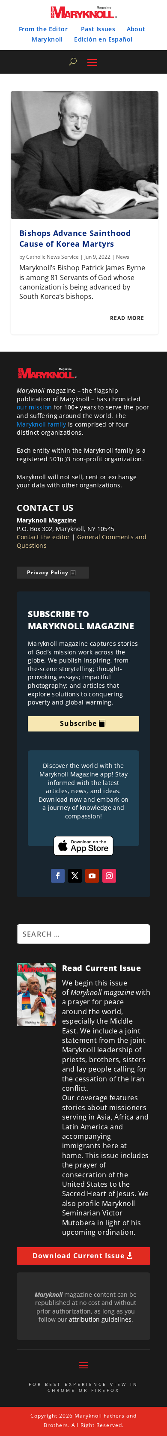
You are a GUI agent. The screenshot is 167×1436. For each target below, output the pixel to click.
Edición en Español (103, 39)
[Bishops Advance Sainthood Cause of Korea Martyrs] (84, 155)
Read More (127, 318)
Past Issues (98, 29)
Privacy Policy (48, 572)
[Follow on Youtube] (92, 876)
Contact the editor (43, 537)
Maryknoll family (41, 424)
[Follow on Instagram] (109, 876)
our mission (34, 407)
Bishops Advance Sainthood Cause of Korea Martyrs (75, 238)
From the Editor (43, 29)
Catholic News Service (52, 256)
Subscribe (78, 723)
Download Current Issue (79, 1255)
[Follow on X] (75, 876)
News (122, 256)
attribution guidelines (100, 1319)
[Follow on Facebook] (58, 876)
